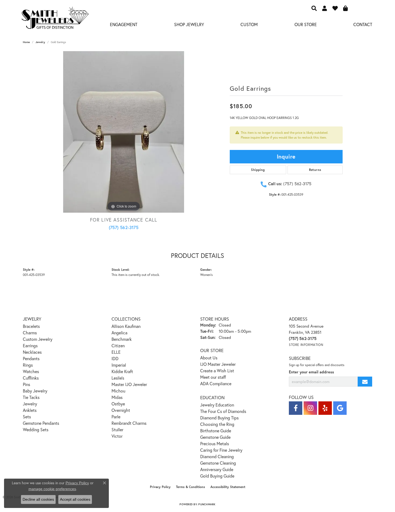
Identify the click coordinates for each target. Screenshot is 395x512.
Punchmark (206, 504)
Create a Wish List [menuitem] (217, 370)
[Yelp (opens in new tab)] (325, 408)
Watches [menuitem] (31, 371)
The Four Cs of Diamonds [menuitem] (223, 411)
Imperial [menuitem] (119, 365)
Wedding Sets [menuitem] (35, 429)
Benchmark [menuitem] (122, 339)
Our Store (306, 24)
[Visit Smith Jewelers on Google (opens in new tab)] (340, 408)
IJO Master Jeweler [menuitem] (218, 364)
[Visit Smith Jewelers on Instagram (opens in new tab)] (310, 408)
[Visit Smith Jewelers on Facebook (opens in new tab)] (295, 408)
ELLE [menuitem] (116, 352)
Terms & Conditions (190, 487)
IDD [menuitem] (115, 358)
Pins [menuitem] (26, 384)
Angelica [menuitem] (119, 332)
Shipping (258, 170)
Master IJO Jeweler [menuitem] (129, 384)
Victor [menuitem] (117, 436)
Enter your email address (311, 371)
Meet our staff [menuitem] (213, 377)
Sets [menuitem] (27, 416)
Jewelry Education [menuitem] (217, 405)
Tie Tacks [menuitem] (31, 397)
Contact (362, 24)
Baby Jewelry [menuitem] (35, 391)
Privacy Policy (160, 487)
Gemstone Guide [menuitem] (215, 437)
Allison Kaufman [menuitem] (126, 326)
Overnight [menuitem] (121, 410)
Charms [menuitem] (30, 332)
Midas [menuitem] (117, 397)
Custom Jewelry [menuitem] (37, 339)
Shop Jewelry (189, 24)
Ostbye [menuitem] (118, 403)
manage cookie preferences (52, 489)
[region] (123, 132)
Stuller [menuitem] (117, 429)
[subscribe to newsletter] (365, 382)
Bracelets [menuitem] (31, 326)
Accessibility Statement (227, 487)
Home (26, 42)
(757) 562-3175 (124, 227)
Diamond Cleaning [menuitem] (217, 456)
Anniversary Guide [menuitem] (216, 469)
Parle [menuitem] (116, 416)
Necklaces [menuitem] (32, 352)
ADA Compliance (215, 383)
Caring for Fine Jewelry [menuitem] (221, 450)
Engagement (123, 24)
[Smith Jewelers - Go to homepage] (54, 19)
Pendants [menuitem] (31, 358)
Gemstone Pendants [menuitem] (41, 423)
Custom (249, 24)
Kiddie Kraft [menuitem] (122, 371)
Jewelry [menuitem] (30, 403)
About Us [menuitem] (208, 357)
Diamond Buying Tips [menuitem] (219, 417)
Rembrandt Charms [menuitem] (129, 423)
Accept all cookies (75, 499)
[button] (314, 8)
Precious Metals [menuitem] (214, 443)
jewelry (40, 42)
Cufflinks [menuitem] (31, 378)
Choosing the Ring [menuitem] (217, 424)
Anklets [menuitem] (30, 410)
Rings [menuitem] (28, 365)
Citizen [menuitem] (118, 345)
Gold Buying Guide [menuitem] (217, 476)
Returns (315, 170)
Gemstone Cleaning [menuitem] (218, 463)
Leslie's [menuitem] (118, 378)
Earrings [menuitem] (30, 345)
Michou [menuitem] (118, 391)
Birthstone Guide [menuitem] (215, 430)
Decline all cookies (38, 499)
